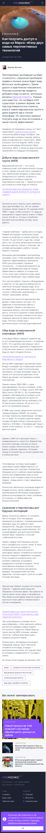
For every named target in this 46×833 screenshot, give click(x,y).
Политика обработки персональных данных (21, 812)
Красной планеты (22, 97)
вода (6, 668)
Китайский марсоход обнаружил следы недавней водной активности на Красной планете (21, 192)
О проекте (6, 794)
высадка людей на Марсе (16, 683)
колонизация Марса (13, 678)
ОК (23, 828)
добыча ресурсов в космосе (26, 668)
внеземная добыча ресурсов (17, 673)
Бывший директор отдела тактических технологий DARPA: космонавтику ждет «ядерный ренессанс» (20, 614)
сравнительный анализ (25, 132)
